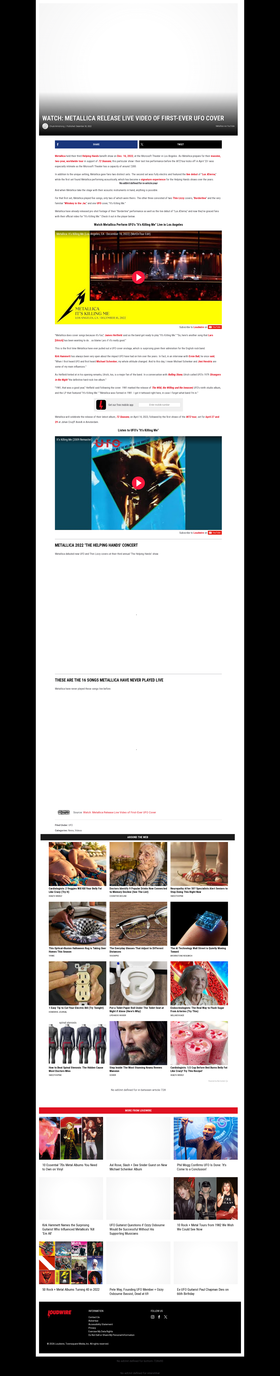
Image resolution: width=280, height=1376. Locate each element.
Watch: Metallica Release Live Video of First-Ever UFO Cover (119, 812)
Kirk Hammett (62, 356)
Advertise (93, 1320)
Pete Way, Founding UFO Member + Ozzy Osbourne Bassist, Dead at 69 (136, 1292)
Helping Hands (90, 156)
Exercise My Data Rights (100, 1331)
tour (191, 416)
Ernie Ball (194, 356)
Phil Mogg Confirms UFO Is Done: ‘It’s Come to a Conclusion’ (201, 1167)
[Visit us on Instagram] (154, 1317)
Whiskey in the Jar (75, 203)
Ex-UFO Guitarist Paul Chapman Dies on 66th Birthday (203, 1292)
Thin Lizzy (178, 198)
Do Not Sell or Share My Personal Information (111, 1335)
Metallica (60, 156)
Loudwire (198, 327)
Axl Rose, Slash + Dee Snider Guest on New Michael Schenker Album (138, 1167)
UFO (99, 203)
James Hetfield (113, 335)
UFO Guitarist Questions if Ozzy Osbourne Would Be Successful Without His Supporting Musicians (137, 1229)
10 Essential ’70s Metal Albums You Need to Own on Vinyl (69, 1167)
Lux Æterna (208, 174)
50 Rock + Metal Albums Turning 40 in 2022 (70, 1289)
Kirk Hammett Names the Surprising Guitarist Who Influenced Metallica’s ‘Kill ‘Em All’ (68, 1229)
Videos (78, 830)
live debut (192, 174)
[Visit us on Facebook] (160, 1317)
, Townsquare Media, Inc (76, 1343)
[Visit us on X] (167, 1317)
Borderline (200, 198)
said (212, 356)
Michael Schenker (106, 361)
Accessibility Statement (100, 1324)
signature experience (153, 179)
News (71, 830)
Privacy (92, 1328)
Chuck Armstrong (56, 126)
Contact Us (94, 1317)
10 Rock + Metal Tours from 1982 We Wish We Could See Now (205, 1227)
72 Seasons (104, 161)
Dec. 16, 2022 (125, 156)
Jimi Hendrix (205, 361)
